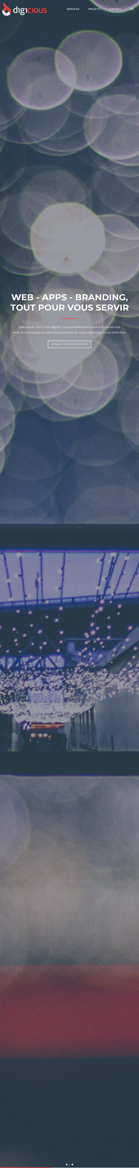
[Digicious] (24, 9)
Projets (94, 9)
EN (132, 9)
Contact (115, 9)
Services (73, 9)
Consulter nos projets (69, 344)
